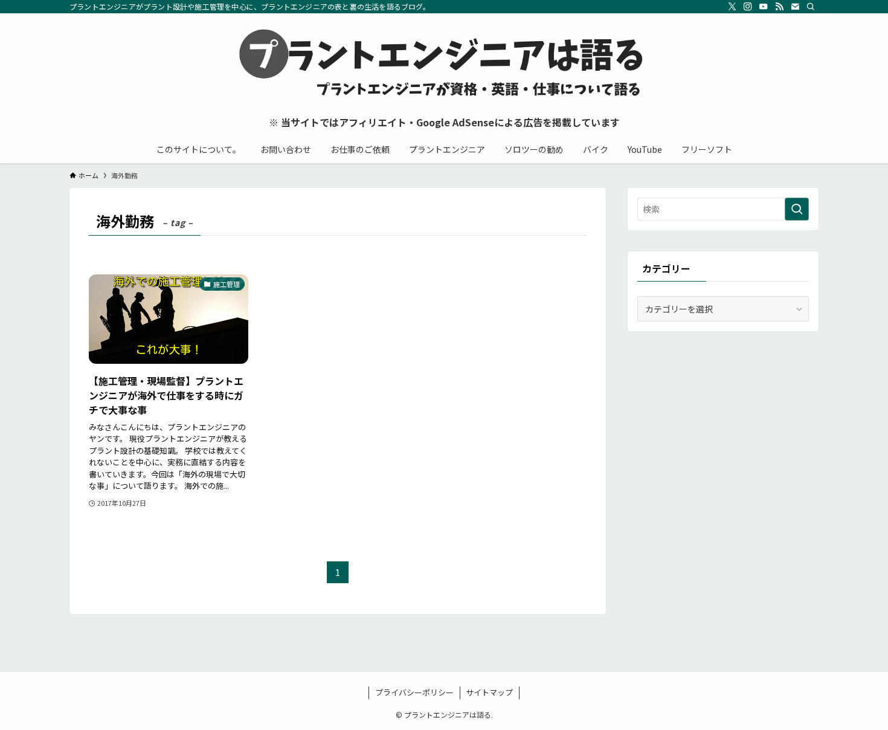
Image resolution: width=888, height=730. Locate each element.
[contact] (795, 6)
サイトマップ (489, 692)
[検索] (811, 6)
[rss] (779, 6)
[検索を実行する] (797, 209)
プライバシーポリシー (414, 692)
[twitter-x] (732, 6)
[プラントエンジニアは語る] (444, 64)
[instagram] (748, 6)
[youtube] (763, 6)
